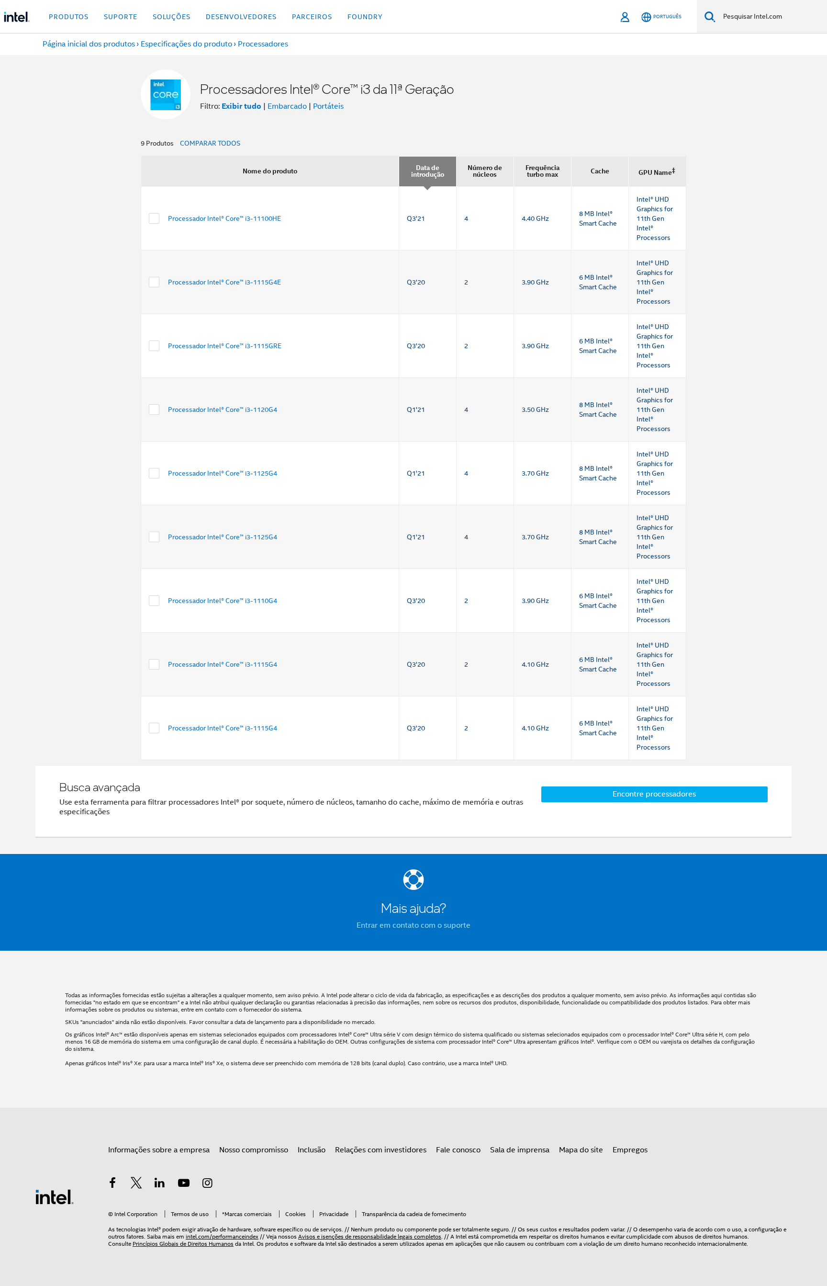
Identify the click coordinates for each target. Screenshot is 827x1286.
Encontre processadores (654, 794)
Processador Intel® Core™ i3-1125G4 (222, 473)
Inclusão (311, 1150)
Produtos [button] (69, 16)
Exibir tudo (241, 106)
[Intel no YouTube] (184, 1184)
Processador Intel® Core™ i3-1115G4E (224, 282)
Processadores (263, 44)
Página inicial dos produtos (89, 44)
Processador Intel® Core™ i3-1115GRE (224, 345)
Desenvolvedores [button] (241, 16)
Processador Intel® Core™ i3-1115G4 (222, 664)
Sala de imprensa (519, 1150)
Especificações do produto (186, 44)
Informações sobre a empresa (159, 1150)
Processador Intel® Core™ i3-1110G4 (222, 600)
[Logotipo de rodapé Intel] (54, 1196)
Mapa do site (581, 1150)
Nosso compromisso (253, 1150)
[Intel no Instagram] (207, 1184)
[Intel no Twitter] (136, 1184)
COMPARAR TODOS (210, 143)
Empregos (630, 1150)
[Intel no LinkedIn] (160, 1184)
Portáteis (328, 106)
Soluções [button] (171, 16)
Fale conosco (458, 1150)
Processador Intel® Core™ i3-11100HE (224, 218)
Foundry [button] (365, 16)
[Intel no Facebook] (112, 1184)
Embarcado (287, 106)
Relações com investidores (380, 1150)
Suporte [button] (120, 16)
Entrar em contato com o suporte (413, 925)
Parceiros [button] (312, 16)
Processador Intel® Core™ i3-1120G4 (222, 409)
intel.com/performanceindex (222, 1236)
